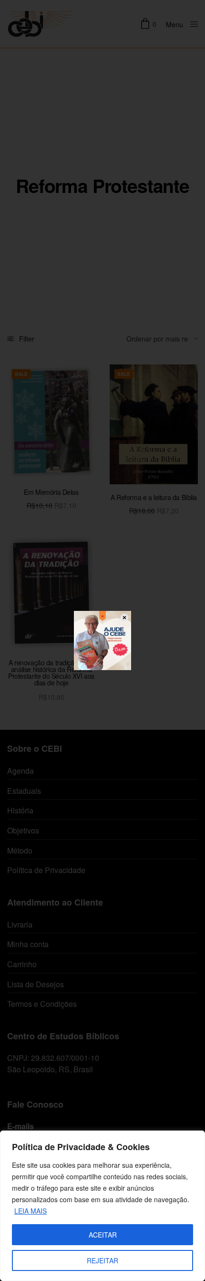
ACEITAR (103, 1234)
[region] (102, 1206)
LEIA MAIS (30, 1211)
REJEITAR (102, 1260)
